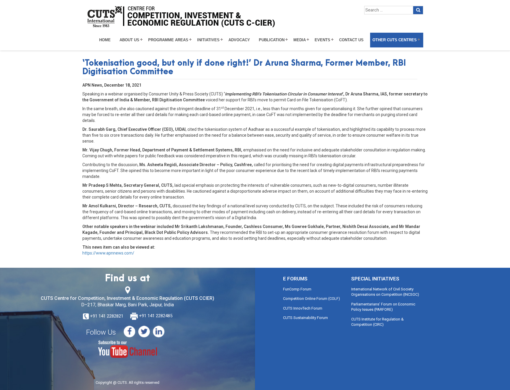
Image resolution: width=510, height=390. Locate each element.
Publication (272, 40)
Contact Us (351, 40)
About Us (129, 40)
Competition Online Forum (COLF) (311, 298)
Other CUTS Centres (394, 40)
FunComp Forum (297, 289)
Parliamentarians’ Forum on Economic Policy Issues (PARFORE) (383, 307)
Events (322, 40)
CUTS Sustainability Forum (305, 317)
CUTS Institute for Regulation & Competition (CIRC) (377, 322)
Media (299, 40)
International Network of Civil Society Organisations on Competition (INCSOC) (385, 292)
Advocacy (239, 40)
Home (105, 40)
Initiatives (208, 40)
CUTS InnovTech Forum (302, 308)
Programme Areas (168, 40)
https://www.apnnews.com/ (108, 253)
